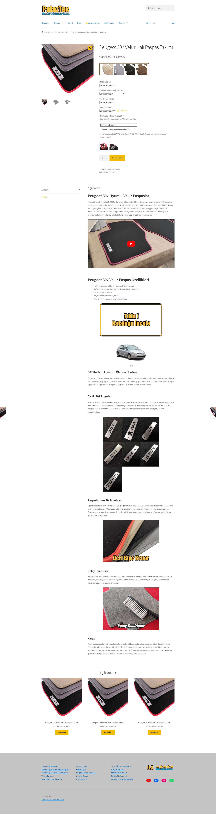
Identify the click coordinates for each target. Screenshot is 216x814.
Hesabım (45, 23)
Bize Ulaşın (81, 769)
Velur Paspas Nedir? (50, 766)
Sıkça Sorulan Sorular (85, 772)
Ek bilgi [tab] (45, 197)
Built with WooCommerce (53, 799)
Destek (121, 23)
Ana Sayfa (48, 32)
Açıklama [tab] (46, 190)
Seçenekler (62, 732)
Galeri (70, 23)
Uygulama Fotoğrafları (52, 779)
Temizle (123, 110)
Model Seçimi (105, 81)
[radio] (104, 146)
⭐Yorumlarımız (93, 23)
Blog (79, 23)
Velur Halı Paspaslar (61, 32)
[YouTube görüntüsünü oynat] (131, 243)
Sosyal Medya (82, 776)
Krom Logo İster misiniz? (111, 116)
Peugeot (73, 32)
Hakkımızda (109, 23)
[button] (90, 48)
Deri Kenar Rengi (106, 99)
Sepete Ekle (117, 157)
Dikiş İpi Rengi (105, 107)
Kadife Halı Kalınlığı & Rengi (111, 90)
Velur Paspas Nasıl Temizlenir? (55, 772)
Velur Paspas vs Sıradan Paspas (55, 769)
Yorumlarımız (47, 776)
